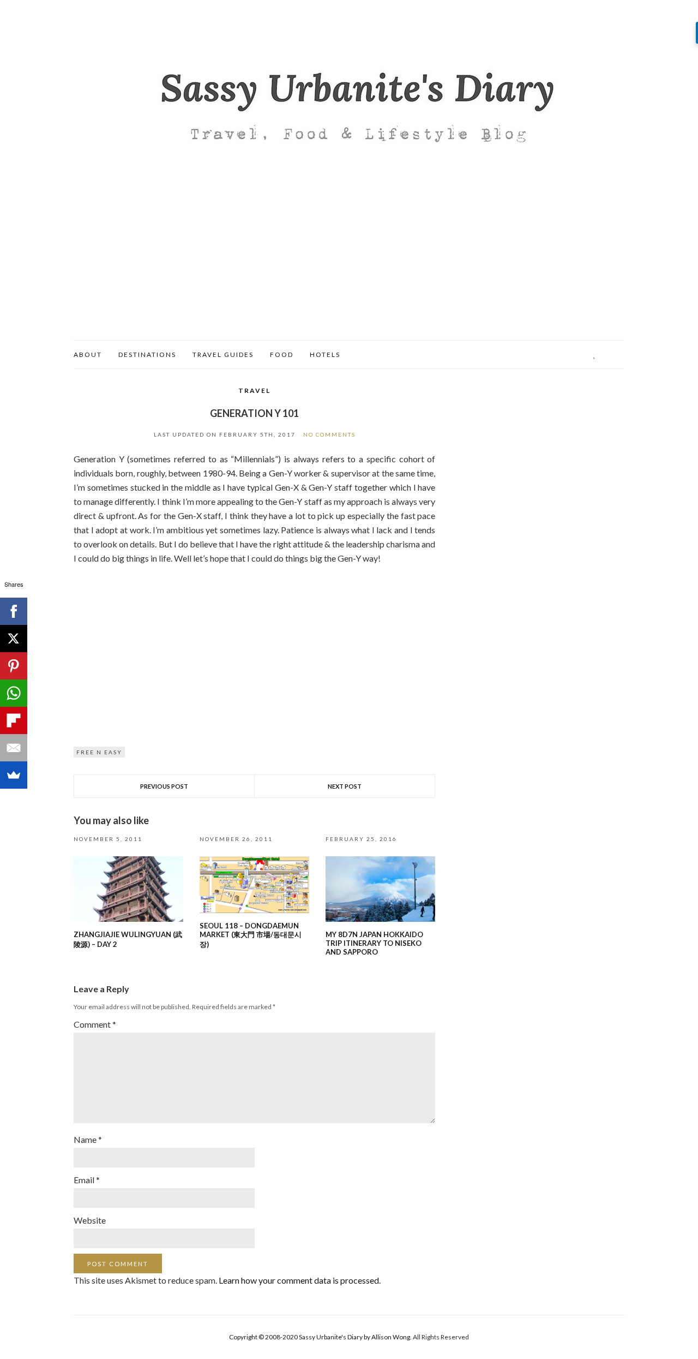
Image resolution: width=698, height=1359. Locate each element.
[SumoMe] (13, 775)
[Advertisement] (349, 258)
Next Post (345, 786)
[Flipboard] (13, 720)
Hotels (325, 354)
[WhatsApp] (13, 693)
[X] (13, 638)
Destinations (147, 354)
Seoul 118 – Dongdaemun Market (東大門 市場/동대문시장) (251, 935)
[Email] (13, 747)
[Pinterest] (13, 666)
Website (90, 1220)
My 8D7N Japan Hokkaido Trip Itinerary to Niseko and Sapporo (374, 943)
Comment (95, 1024)
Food (281, 354)
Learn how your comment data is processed (299, 1280)
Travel (254, 390)
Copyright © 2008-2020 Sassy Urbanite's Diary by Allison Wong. (321, 1337)
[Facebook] (13, 611)
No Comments (329, 434)
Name (88, 1139)
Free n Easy (99, 752)
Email (87, 1180)
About (88, 354)
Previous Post (164, 786)
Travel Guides (223, 354)
